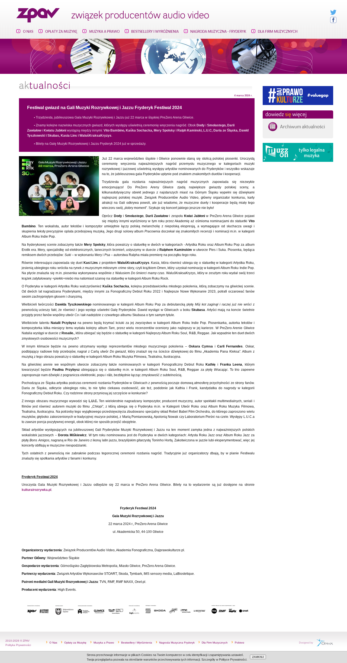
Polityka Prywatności (18, 645)
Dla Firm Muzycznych (215, 642)
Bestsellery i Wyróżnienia (136, 642)
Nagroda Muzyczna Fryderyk (177, 642)
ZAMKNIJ (258, 656)
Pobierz (239, 642)
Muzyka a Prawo (104, 642)
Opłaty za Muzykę (75, 642)
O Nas (53, 642)
